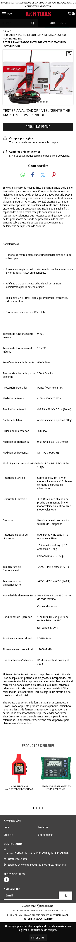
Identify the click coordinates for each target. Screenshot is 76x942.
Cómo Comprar (45, 834)
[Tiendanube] (38, 907)
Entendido (38, 937)
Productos (43, 827)
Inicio (6, 31)
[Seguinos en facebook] (6, 879)
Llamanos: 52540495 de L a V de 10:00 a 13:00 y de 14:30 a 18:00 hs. (37, 853)
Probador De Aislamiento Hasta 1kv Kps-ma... (56, 788)
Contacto (8, 834)
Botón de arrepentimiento (38, 919)
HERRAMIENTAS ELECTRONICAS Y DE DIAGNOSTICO (34, 34)
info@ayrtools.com (17, 859)
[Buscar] (32, 23)
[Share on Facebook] (32, 175)
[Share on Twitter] (42, 175)
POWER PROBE (12, 38)
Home (6, 827)
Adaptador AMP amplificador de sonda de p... (20, 788)
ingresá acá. (62, 915)
